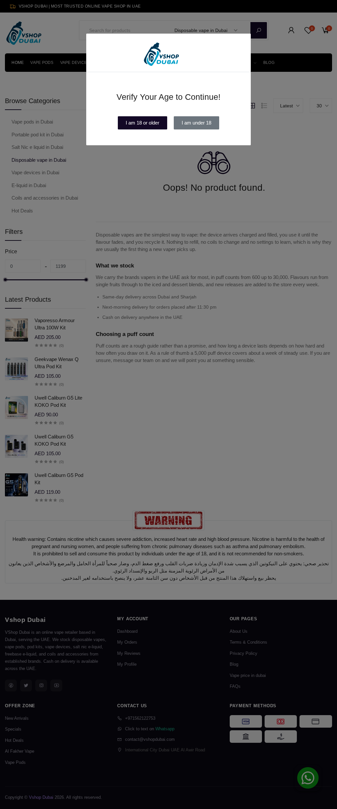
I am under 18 (196, 123)
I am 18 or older (142, 123)
